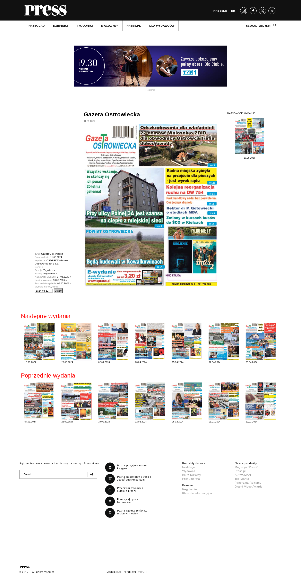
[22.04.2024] (223, 341)
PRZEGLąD (36, 25)
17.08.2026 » (64, 277)
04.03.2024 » (64, 283)
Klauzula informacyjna (197, 493)
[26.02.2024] (76, 401)
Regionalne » (50, 273)
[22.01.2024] (260, 401)
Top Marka (242, 478)
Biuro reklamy (191, 474)
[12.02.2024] (150, 401)
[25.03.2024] (76, 342)
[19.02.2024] (113, 401)
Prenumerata (191, 478)
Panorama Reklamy (248, 482)
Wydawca (188, 471)
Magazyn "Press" (246, 467)
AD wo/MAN (243, 474)
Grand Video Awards (249, 486)
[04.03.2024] (39, 400)
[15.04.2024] (186, 341)
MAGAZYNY (109, 25)
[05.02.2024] (186, 401)
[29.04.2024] (260, 341)
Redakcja (188, 467)
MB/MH (142, 571)
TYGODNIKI (84, 25)
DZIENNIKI (60, 25)
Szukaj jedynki (258, 25)
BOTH (119, 571)
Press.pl (240, 471)
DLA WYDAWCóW (161, 25)
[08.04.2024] (150, 341)
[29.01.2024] (223, 401)
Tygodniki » (49, 270)
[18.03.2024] (39, 341)
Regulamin (189, 489)
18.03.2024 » (60, 280)
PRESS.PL (134, 25)
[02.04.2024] (113, 341)
